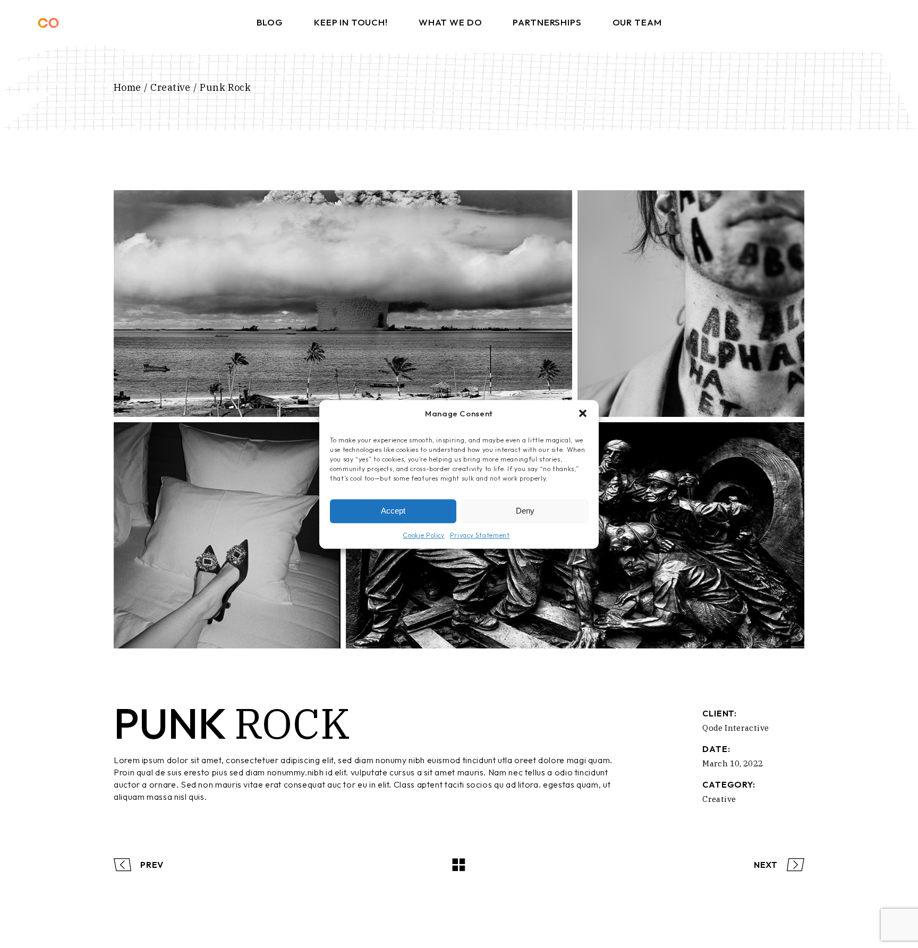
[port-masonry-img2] (691, 303)
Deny (525, 510)
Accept (393, 510)
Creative (719, 799)
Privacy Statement (480, 535)
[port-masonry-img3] (227, 535)
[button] (582, 413)
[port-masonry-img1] (343, 303)
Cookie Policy (423, 535)
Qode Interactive (735, 728)
